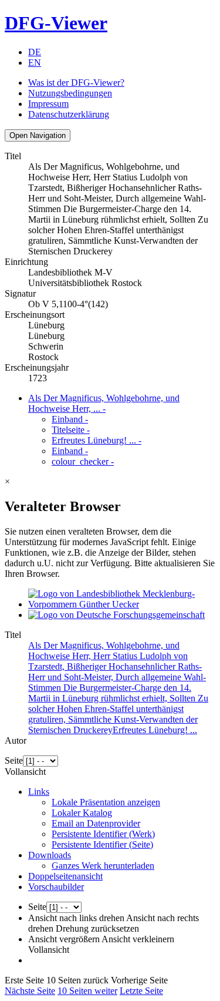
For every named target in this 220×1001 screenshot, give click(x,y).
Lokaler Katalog (82, 813)
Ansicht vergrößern (64, 939)
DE (34, 52)
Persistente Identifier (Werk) (103, 834)
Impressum (48, 104)
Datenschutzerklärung (68, 114)
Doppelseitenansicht (65, 876)
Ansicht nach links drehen (76, 918)
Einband (70, 419)
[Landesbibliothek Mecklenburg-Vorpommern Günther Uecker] (121, 604)
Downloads (49, 855)
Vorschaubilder (56, 887)
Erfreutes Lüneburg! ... (96, 440)
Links (38, 792)
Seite (14, 760)
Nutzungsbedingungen (70, 93)
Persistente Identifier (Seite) (102, 844)
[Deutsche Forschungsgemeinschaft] (116, 615)
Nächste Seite (30, 991)
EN (34, 63)
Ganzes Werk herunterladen (103, 866)
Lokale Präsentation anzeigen (106, 802)
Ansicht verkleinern (137, 939)
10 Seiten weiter (87, 991)
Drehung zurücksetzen (97, 928)
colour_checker (83, 461)
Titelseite (71, 430)
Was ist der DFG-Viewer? (76, 83)
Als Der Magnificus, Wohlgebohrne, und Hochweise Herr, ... (104, 403)
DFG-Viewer (56, 22)
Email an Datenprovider (96, 823)
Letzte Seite (141, 991)
